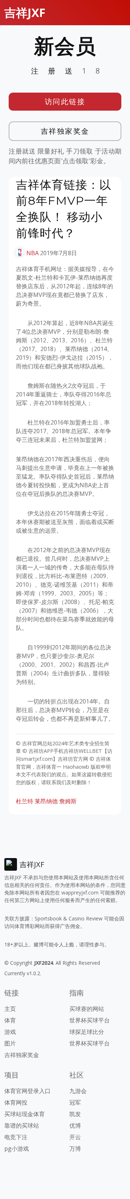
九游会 (78, 1091)
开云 (75, 1137)
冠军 (75, 1102)
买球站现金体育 (24, 1114)
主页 (10, 1009)
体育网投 (15, 1102)
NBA (32, 253)
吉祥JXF (25, 12)
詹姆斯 (68, 801)
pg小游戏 (16, 1149)
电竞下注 (15, 1137)
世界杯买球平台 (89, 1020)
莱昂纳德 (46, 801)
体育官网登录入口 (27, 1091)
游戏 (10, 1032)
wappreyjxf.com (80, 892)
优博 (75, 1125)
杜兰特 (24, 801)
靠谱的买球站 (21, 1125)
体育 (10, 1020)
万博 (75, 1149)
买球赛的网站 (86, 1009)
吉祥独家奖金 (65, 131)
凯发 (75, 1114)
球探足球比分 (86, 1032)
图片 (10, 1043)
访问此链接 (65, 101)
